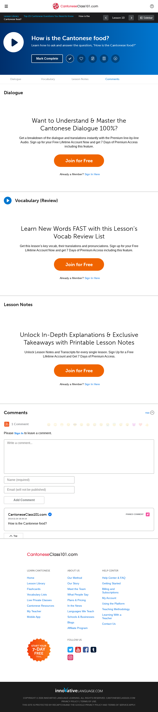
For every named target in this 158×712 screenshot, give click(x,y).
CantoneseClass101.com (120, 698)
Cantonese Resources (40, 605)
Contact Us (109, 623)
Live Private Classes (39, 600)
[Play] (8, 200)
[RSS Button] (7, 424)
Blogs (70, 622)
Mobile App (33, 616)
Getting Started (111, 583)
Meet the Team (76, 588)
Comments (112, 79)
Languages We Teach (80, 611)
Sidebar (148, 17)
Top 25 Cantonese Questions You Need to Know (49, 16)
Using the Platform (113, 603)
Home (30, 577)
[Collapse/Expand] (79, 412)
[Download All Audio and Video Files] (115, 58)
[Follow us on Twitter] (70, 650)
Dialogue (15, 79)
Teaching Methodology (116, 609)
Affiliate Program (77, 628)
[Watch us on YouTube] (78, 650)
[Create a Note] (92, 58)
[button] (152, 6)
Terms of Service (118, 705)
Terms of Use (88, 701)
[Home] (75, 9)
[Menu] (6, 6)
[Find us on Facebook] (86, 650)
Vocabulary (48, 79)
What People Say (77, 594)
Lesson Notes (80, 79)
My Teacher (34, 611)
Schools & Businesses (80, 616)
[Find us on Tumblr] (94, 650)
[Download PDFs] (104, 58)
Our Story (73, 583)
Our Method (74, 577)
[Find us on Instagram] (70, 657)
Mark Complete (47, 58)
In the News (74, 605)
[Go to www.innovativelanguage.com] (79, 689)
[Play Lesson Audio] (13, 42)
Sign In (19, 433)
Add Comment (24, 500)
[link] (105, 17)
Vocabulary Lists (37, 594)
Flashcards (33, 588)
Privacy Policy (70, 701)
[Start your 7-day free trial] (39, 650)
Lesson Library (11, 16)
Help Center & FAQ (113, 577)
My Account (109, 598)
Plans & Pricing (76, 600)
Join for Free (79, 160)
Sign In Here (92, 174)
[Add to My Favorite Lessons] (81, 58)
